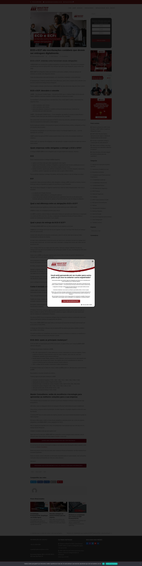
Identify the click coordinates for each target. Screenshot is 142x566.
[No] (140, 564)
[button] (92, 261)
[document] (71, 283)
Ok (103, 563)
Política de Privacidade (111, 563)
